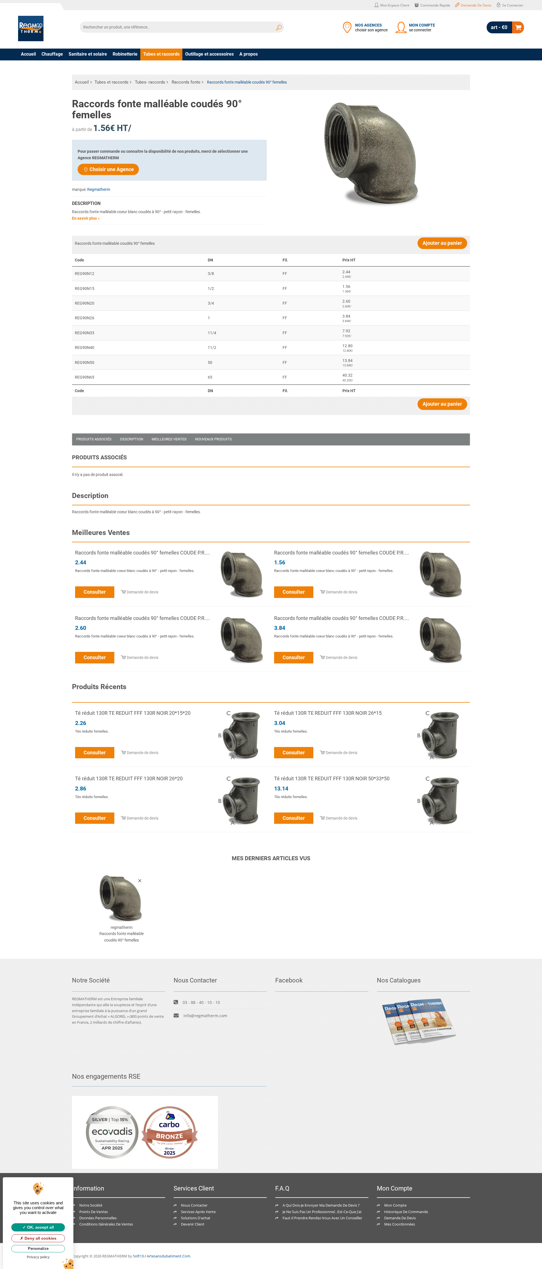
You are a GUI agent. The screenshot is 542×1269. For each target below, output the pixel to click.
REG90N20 (84, 303)
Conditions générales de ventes (106, 1224)
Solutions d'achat (195, 1217)
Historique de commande (406, 1211)
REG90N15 (84, 288)
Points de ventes (93, 1211)
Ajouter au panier (442, 243)
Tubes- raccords (150, 82)
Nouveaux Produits (213, 439)
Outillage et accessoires (209, 54)
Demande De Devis (400, 1217)
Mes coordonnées (399, 1224)
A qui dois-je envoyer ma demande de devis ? (321, 1205)
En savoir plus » (86, 218)
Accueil (28, 54)
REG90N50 (84, 362)
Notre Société (90, 1205)
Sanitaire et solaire (88, 54)
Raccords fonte (186, 82)
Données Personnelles (98, 1217)
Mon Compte (395, 1205)
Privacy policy (38, 1257)
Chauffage (52, 54)
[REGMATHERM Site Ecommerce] (30, 28)
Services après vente (198, 1211)
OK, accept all (40, 1227)
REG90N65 (84, 377)
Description (131, 439)
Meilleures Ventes (169, 439)
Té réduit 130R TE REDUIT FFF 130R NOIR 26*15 (328, 713)
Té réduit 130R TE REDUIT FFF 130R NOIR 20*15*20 (133, 713)
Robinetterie (125, 54)
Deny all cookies (39, 1238)
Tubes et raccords (161, 54)
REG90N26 (84, 318)
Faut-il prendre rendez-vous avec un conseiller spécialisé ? (332, 1217)
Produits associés (94, 439)
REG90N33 (84, 333)
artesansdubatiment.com (168, 1256)
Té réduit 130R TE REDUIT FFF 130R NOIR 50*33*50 (332, 778)
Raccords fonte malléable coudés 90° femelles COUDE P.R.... (142, 553)
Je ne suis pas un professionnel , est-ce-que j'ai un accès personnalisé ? (342, 1211)
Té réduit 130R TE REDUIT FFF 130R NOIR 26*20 (129, 778)
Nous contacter (194, 1205)
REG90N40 (84, 347)
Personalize (38, 1248)
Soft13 (138, 1256)
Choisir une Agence (111, 169)
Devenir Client (192, 1224)
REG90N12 (84, 273)
